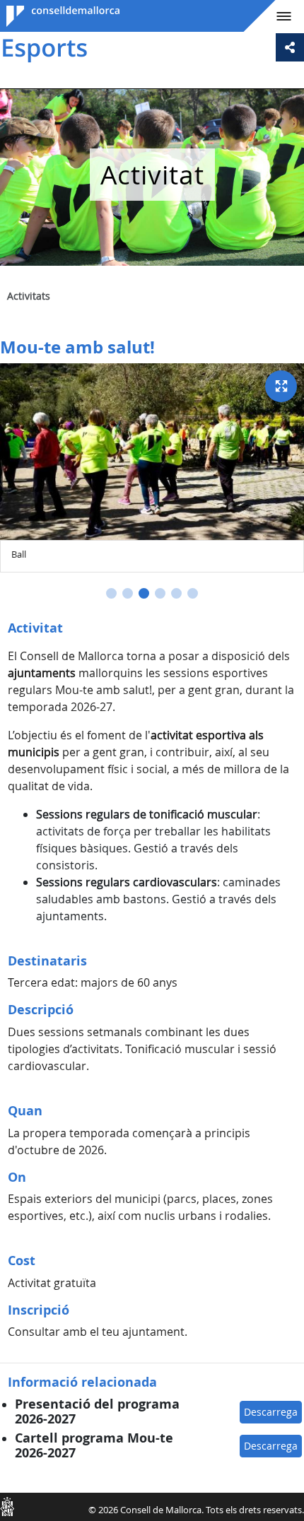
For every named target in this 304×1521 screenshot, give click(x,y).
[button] (111, 593)
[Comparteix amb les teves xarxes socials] (290, 47)
